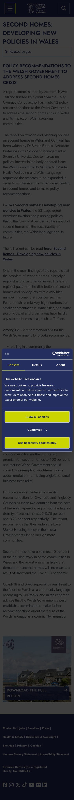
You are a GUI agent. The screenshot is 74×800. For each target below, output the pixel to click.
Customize (34, 429)
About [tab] (60, 365)
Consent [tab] (13, 365)
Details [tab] (37, 365)
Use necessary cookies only (37, 442)
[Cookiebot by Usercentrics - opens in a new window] (52, 354)
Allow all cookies (37, 416)
